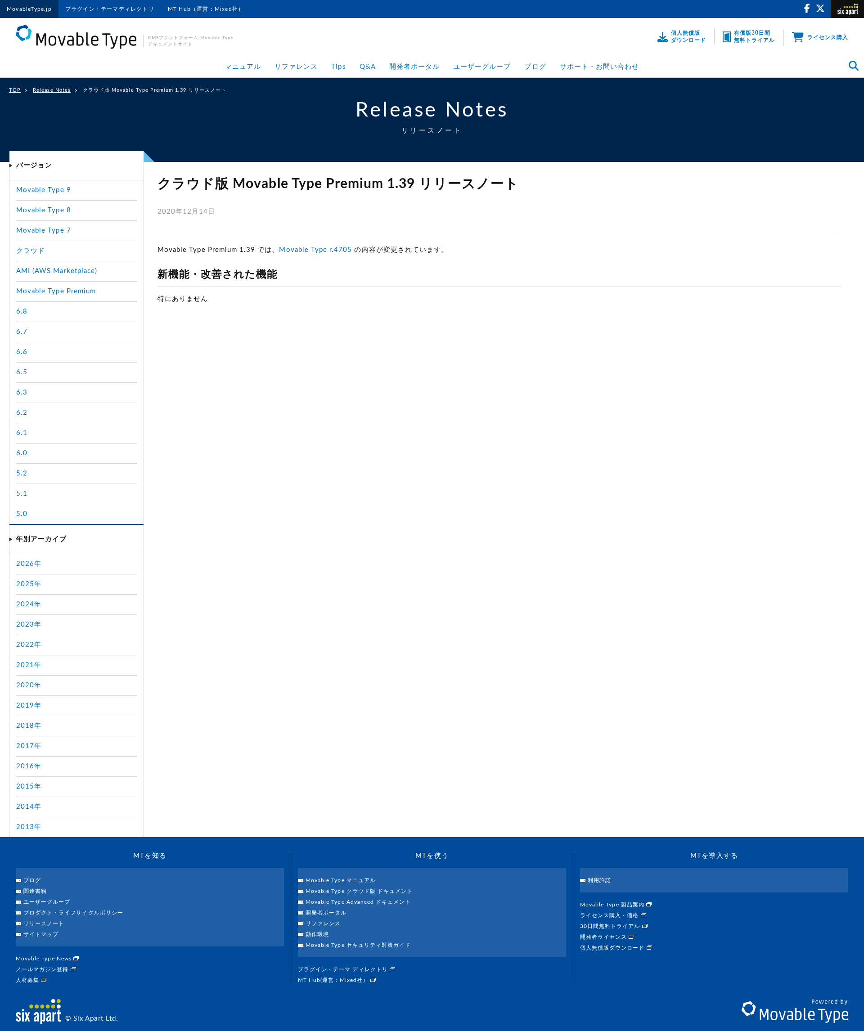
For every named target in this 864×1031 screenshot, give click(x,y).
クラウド (30, 250)
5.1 (21, 493)
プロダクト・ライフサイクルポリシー (73, 912)
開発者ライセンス (604, 937)
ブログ (535, 66)
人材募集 (28, 980)
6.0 (21, 453)
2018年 (28, 725)
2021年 (28, 665)
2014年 (28, 806)
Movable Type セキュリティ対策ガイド (358, 945)
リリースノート (43, 923)
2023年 (28, 624)
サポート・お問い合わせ (599, 66)
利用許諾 (599, 880)
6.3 (21, 392)
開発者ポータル (414, 66)
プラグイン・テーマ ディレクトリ (344, 969)
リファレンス (296, 66)
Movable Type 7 (43, 230)
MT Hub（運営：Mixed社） (206, 9)
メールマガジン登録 (43, 969)
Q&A (368, 66)
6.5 (21, 372)
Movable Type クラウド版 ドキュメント (359, 891)
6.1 (21, 433)
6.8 (21, 311)
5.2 (21, 473)
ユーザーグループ (482, 66)
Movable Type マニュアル (341, 880)
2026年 (28, 563)
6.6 (21, 352)
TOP (15, 90)
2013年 (28, 827)
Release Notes (52, 90)
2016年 (28, 766)
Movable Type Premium (56, 291)
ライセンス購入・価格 (610, 915)
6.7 (21, 331)
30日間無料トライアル (611, 926)
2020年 (28, 685)
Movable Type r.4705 (315, 250)
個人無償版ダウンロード (613, 947)
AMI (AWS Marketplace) (56, 271)
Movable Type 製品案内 (613, 904)
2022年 (28, 644)
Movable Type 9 (43, 190)
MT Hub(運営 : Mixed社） (334, 980)
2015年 (28, 786)
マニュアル (243, 66)
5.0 (21, 514)
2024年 (28, 604)
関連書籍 (35, 891)
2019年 (28, 705)
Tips (338, 66)
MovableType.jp (29, 9)
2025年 (28, 584)
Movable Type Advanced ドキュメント (358, 902)
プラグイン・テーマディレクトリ (109, 9)
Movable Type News (44, 958)
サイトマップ (40, 934)
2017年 (28, 746)
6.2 (21, 412)
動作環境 (317, 934)
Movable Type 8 (43, 210)
